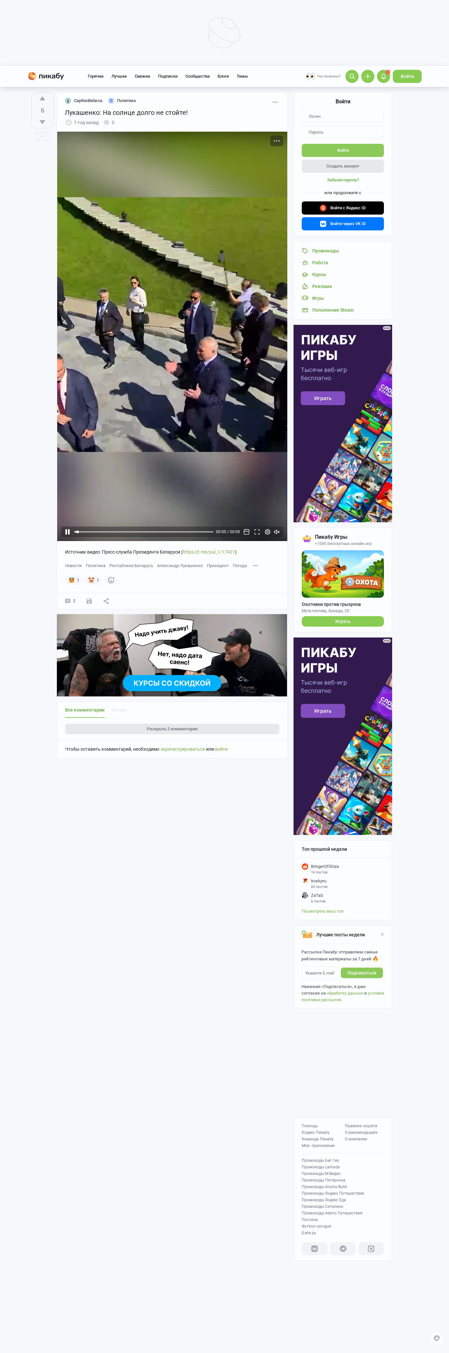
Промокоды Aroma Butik (324, 1186)
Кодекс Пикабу (316, 1132)
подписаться (361, 973)
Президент (218, 565)
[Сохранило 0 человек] (89, 601)
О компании (356, 1139)
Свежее (142, 76)
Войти (407, 76)
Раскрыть (172, 728)
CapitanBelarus (88, 100)
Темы (242, 76)
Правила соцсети (361, 1126)
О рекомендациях (361, 1132)
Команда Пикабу (318, 1139)
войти (221, 749)
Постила (310, 1219)
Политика (96, 565)
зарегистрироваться (182, 749)
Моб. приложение (318, 1145)
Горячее (96, 76)
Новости (73, 565)
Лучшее (119, 76)
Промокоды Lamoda (321, 1167)
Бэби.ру (309, 1233)
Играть (343, 621)
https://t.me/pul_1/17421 (209, 552)
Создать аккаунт (342, 166)
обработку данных (345, 993)
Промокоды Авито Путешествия (332, 1213)
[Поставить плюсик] (42, 98)
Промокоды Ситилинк (322, 1206)
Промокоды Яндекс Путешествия (333, 1193)
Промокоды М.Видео (321, 1173)
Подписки (167, 76)
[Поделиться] (106, 601)
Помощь (310, 1126)
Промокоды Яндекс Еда (324, 1200)
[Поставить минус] (42, 122)
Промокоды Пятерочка (323, 1180)
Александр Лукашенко (180, 565)
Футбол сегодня (316, 1226)
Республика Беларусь (131, 565)
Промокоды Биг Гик (320, 1160)
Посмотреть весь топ (323, 911)
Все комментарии (85, 710)
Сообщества (197, 76)
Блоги (223, 76)
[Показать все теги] (255, 565)
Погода (240, 565)
